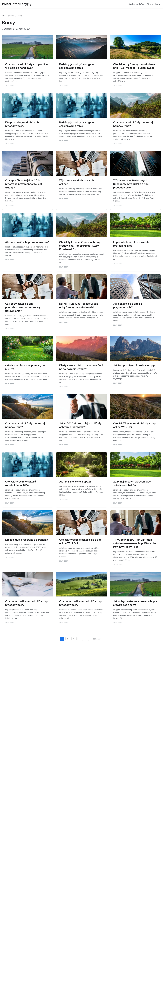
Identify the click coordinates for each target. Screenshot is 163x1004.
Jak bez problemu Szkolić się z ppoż (135, 365)
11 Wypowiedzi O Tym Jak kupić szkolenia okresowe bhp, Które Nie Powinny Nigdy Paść (134, 543)
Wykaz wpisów (136, 4)
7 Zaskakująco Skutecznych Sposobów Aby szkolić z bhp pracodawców (131, 184)
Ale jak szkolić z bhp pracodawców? (27, 242)
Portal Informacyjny (16, 4)
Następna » (96, 639)
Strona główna (154, 4)
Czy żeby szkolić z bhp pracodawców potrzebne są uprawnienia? (22, 307)
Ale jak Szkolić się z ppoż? (75, 481)
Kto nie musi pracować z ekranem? (26, 539)
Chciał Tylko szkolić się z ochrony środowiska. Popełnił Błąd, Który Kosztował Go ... (79, 246)
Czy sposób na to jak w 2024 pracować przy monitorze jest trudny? (23, 184)
